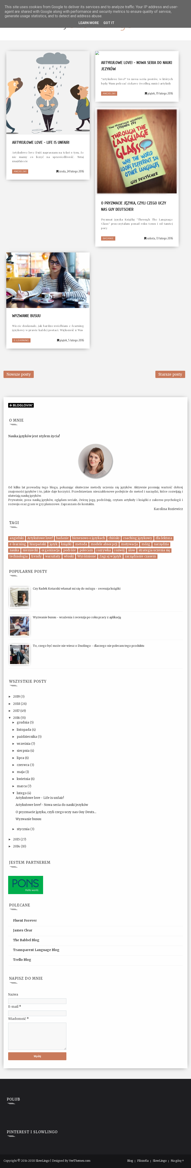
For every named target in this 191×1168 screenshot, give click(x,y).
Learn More (88, 23)
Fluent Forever (25, 921)
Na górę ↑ (177, 1160)
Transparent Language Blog (36, 950)
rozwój (119, 550)
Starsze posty (170, 374)
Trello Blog (22, 960)
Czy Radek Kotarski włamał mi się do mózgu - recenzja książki (76, 588)
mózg (145, 544)
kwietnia (24, 779)
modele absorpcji (104, 544)
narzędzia (161, 544)
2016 (16, 718)
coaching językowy (137, 538)
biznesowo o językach (88, 538)
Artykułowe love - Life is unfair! (40, 142)
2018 (17, 704)
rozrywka (103, 550)
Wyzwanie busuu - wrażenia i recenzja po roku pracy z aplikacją (77, 617)
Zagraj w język (110, 556)
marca (22, 786)
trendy (36, 556)
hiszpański (38, 544)
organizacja (50, 550)
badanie (108, 238)
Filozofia (143, 1160)
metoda (81, 544)
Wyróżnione (86, 556)
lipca (21, 758)
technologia (19, 556)
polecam (86, 550)
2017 (16, 711)
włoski (69, 556)
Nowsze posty (19, 374)
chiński (114, 538)
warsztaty (52, 556)
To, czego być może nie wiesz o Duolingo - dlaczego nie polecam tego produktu (88, 645)
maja (21, 772)
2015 (16, 839)
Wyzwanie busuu (26, 315)
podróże (69, 550)
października (27, 737)
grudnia (23, 722)
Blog (130, 1160)
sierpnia (23, 751)
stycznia (23, 829)
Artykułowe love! (40, 538)
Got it (108, 23)
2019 (16, 697)
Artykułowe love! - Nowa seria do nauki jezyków (52, 805)
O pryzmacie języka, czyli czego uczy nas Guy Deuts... (56, 812)
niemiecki (30, 550)
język (54, 544)
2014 (17, 846)
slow (131, 550)
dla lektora (164, 538)
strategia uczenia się (154, 550)
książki (66, 544)
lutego (22, 793)
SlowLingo (42, 1160)
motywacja (129, 544)
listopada (24, 730)
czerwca (23, 765)
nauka (14, 550)
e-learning (21, 340)
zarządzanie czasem (140, 556)
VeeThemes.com (79, 1160)
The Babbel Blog (26, 940)
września (24, 744)
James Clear (22, 930)
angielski (20, 171)
